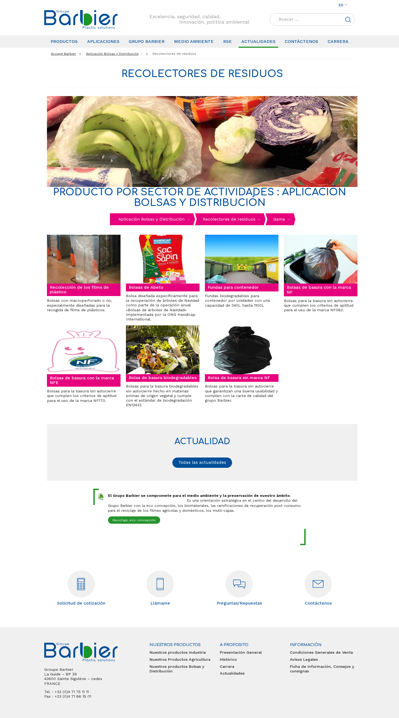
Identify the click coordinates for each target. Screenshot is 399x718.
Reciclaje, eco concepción (134, 520)
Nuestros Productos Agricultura (180, 659)
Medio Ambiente (194, 41)
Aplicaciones (103, 41)
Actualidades (258, 41)
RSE (227, 41)
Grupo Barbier (146, 41)
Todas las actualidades (202, 462)
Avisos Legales (304, 659)
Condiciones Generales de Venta (321, 652)
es (340, 5)
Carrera (338, 41)
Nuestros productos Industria (178, 652)
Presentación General (241, 652)
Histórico (228, 659)
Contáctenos (301, 41)
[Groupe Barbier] (81, 19)
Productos (64, 41)
